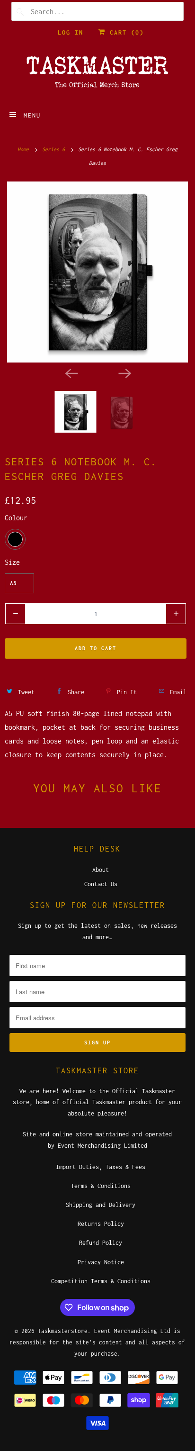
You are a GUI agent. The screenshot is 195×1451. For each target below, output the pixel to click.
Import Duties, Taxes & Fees (100, 1166)
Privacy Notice (101, 1262)
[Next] (124, 373)
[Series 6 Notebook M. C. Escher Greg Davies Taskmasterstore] (97, 272)
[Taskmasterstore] (97, 75)
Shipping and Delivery (100, 1204)
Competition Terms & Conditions (101, 1281)
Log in (70, 32)
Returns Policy (101, 1223)
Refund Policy (100, 1242)
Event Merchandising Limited (102, 1145)
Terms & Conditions (101, 1185)
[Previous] (71, 373)
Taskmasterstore (63, 1331)
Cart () (125, 32)
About (100, 869)
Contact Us (100, 884)
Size (12, 562)
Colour (16, 518)
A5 (13, 583)
